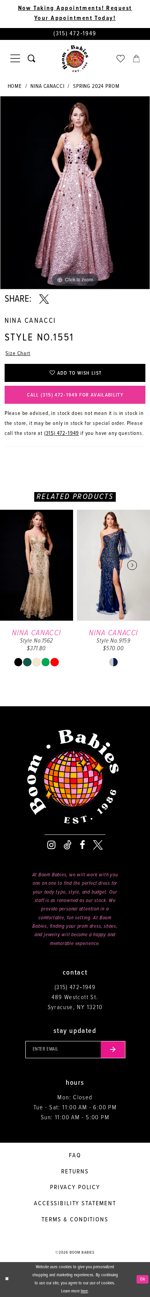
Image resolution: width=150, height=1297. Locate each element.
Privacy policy (75, 1187)
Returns (74, 1172)
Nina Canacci (47, 86)
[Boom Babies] (75, 59)
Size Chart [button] (17, 353)
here (84, 1291)
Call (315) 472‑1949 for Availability (75, 395)
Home (15, 86)
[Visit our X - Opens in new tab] (98, 845)
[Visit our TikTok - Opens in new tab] (67, 845)
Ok (142, 1279)
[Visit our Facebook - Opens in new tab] (82, 845)
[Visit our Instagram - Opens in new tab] (51, 845)
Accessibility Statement (75, 1204)
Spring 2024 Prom (96, 86)
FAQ (75, 1156)
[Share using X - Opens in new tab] (44, 299)
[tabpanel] (75, 192)
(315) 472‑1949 (61, 433)
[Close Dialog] (7, 1279)
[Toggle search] (32, 59)
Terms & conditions (75, 1220)
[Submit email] (113, 1049)
